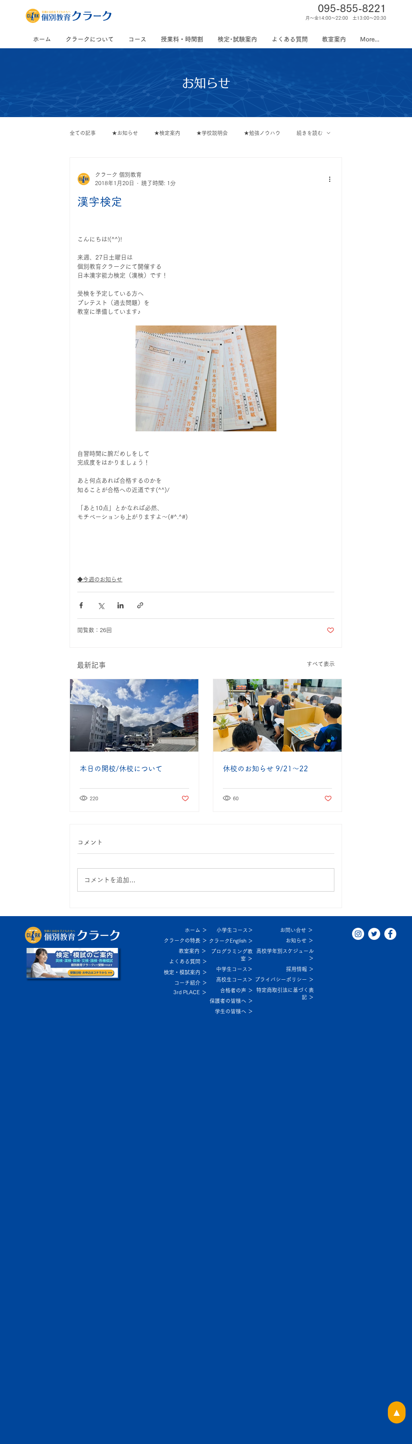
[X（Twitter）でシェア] (101, 605)
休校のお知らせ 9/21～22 (265, 768)
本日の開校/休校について (121, 768)
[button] (89, 39)
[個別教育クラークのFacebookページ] (390, 934)
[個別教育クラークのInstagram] (358, 934)
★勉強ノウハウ (262, 133)
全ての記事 (83, 133)
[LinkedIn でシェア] (120, 605)
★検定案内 (167, 133)
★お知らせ (125, 133)
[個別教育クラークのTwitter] (374, 934)
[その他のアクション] (329, 179)
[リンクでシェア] (140, 605)
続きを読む (310, 133)
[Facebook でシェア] (81, 605)
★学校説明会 (212, 133)
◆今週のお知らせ (99, 579)
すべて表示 (321, 664)
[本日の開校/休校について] (134, 715)
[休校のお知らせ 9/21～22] (277, 715)
